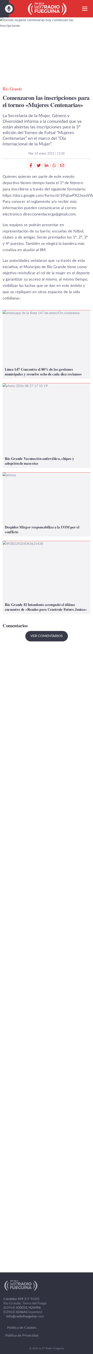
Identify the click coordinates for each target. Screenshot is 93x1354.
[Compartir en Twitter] (39, 165)
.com (25, 1316)
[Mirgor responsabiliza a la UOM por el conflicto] (46, 505)
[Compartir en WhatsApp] (54, 165)
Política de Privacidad (21, 1335)
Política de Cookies (22, 1327)
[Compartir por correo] (62, 165)
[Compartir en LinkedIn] (46, 165)
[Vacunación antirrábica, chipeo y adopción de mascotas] (46, 425)
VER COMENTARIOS (46, 636)
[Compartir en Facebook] (31, 165)
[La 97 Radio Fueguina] (47, 9)
